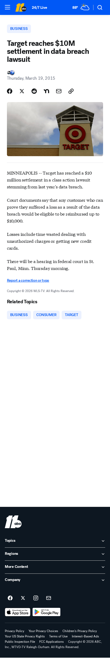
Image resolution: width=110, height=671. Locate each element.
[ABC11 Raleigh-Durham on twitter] (23, 598)
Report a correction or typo (28, 280)
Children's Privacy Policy (79, 631)
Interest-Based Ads (85, 636)
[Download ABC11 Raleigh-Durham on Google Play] (47, 612)
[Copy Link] (71, 91)
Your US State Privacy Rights (25, 636)
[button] (7, 7)
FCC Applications (51, 641)
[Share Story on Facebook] (9, 91)
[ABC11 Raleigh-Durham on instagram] (35, 598)
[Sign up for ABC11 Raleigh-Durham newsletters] (48, 598)
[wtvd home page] (13, 521)
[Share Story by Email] (58, 91)
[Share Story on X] (21, 91)
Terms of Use (58, 636)
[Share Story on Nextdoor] (46, 91)
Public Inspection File (20, 641)
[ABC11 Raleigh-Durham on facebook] (10, 598)
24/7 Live (39, 7)
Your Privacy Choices (43, 631)
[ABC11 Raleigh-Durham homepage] (20, 7)
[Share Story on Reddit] (34, 91)
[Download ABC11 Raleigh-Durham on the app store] (17, 612)
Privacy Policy (14, 631)
